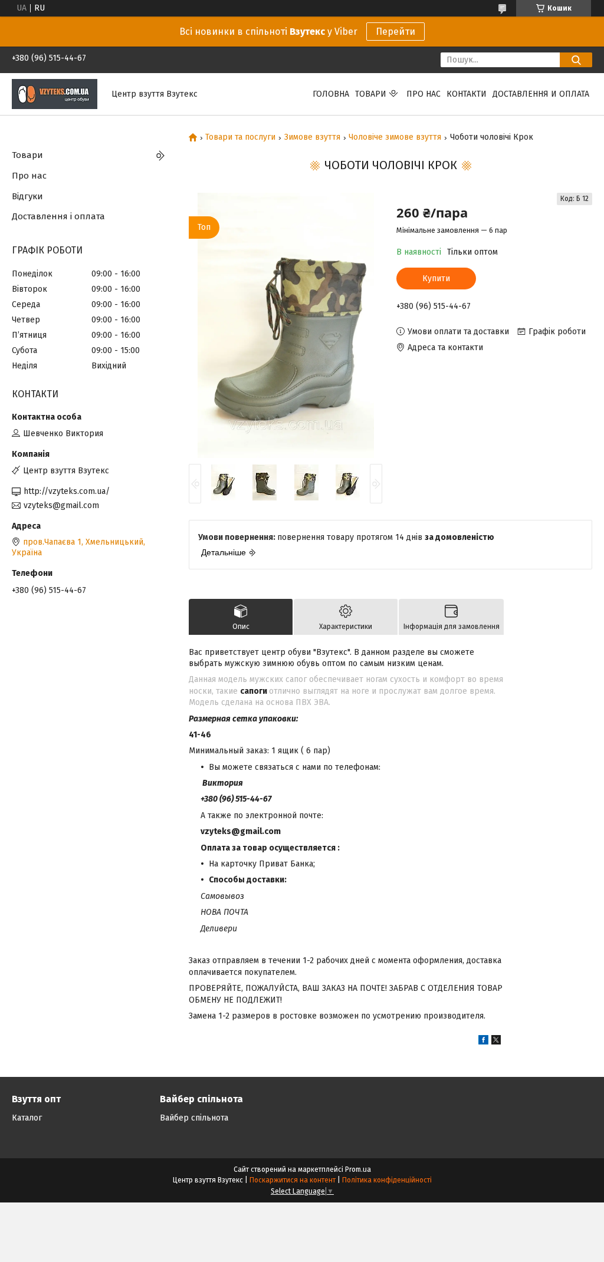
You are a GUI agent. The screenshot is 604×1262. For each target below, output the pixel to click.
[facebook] (483, 1042)
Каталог (27, 1118)
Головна (331, 94)
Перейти (395, 31)
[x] (496, 1042)
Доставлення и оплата (541, 94)
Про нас (423, 94)
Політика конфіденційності (387, 1180)
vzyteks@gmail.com (61, 505)
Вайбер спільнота (194, 1118)
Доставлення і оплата (58, 216)
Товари (370, 94)
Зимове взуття (312, 137)
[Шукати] (576, 59)
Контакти (467, 94)
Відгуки (27, 196)
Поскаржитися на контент (293, 1180)
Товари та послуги (240, 137)
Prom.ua (358, 1169)
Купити (436, 279)
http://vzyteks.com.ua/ (67, 491)
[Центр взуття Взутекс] (54, 93)
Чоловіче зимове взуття (395, 137)
